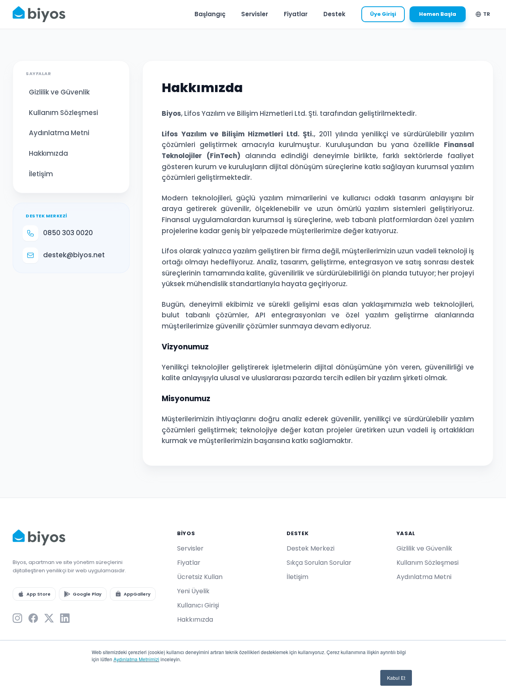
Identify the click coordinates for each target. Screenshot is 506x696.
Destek (334, 14)
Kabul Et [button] (396, 677)
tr (486, 14)
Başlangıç (209, 14)
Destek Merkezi (310, 548)
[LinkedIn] (65, 618)
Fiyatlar (296, 14)
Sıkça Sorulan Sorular (319, 562)
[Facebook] (33, 618)
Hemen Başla (437, 14)
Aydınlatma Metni (59, 133)
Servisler (254, 14)
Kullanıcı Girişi (198, 605)
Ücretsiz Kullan (200, 576)
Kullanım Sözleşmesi (63, 112)
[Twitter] (49, 618)
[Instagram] (17, 618)
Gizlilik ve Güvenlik (59, 92)
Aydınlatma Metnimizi (136, 659)
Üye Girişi (383, 14)
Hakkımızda (48, 153)
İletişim (41, 174)
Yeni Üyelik (193, 591)
